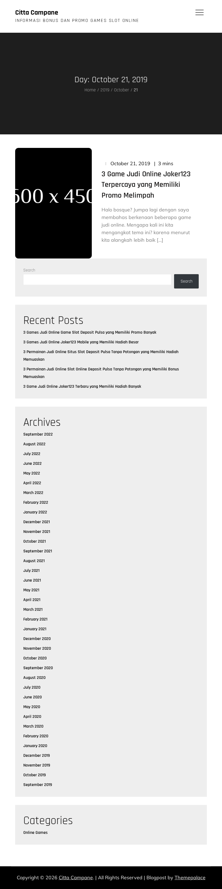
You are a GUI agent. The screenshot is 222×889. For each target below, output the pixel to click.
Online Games (35, 832)
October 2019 (34, 775)
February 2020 (35, 736)
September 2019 (37, 785)
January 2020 (35, 746)
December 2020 (37, 639)
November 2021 (36, 532)
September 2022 (38, 434)
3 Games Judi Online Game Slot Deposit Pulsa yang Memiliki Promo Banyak (89, 332)
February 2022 (35, 502)
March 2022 (33, 493)
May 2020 (31, 707)
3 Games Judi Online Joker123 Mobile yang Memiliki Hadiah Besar (81, 342)
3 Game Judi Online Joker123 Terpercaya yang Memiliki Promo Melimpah (146, 184)
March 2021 (33, 609)
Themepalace (190, 877)
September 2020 (38, 668)
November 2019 (36, 765)
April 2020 (32, 716)
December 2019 (36, 755)
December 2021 (36, 522)
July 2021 (31, 570)
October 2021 (34, 541)
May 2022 (31, 473)
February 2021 (35, 619)
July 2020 (31, 687)
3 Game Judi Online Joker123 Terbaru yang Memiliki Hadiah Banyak (82, 386)
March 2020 (33, 726)
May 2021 (31, 590)
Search (29, 270)
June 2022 (32, 463)
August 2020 (34, 678)
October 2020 (35, 658)
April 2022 (32, 483)
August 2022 (34, 444)
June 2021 (32, 580)
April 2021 (31, 600)
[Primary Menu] (199, 12)
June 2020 (32, 697)
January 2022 (35, 512)
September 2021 (37, 551)
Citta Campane (36, 12)
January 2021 (34, 629)
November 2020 (37, 648)
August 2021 (34, 561)
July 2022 (31, 454)
